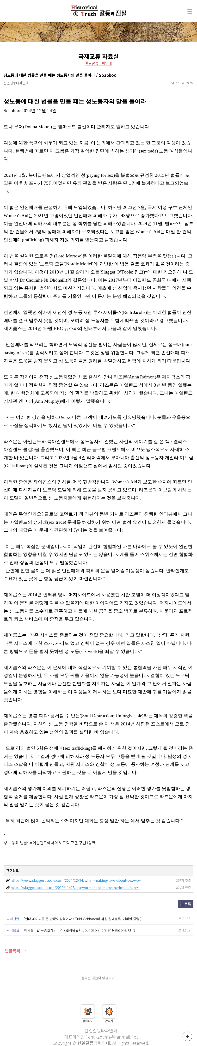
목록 (187, 903)
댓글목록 (12, 951)
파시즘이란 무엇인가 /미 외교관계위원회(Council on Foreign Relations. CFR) (79, 930)
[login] (109, 1012)
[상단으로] (187, 1036)
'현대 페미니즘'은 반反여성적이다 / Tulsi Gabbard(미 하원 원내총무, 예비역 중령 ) (82, 918)
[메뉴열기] (190, 11)
